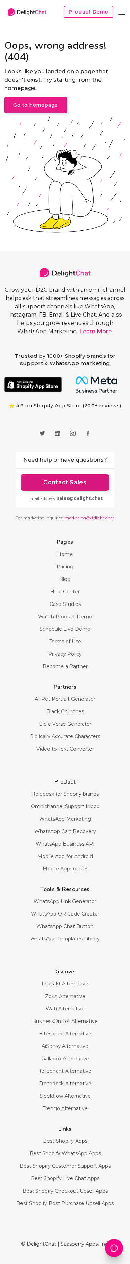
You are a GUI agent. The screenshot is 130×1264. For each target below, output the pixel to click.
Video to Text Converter (65, 749)
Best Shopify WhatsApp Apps (65, 1153)
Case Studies (65, 604)
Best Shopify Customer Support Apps (65, 1166)
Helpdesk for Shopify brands (65, 794)
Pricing (65, 567)
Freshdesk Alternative (65, 1083)
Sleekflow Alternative (65, 1096)
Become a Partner (65, 666)
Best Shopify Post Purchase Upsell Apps (65, 1203)
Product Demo (89, 12)
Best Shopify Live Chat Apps (65, 1178)
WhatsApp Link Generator (65, 901)
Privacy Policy (65, 654)
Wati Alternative (65, 1009)
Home (65, 554)
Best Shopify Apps (65, 1141)
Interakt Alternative (65, 984)
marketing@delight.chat (89, 517)
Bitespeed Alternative (65, 1034)
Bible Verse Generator (65, 724)
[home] (25, 12)
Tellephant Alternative (65, 1071)
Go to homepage (35, 105)
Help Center (65, 592)
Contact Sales (64, 482)
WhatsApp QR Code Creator (65, 914)
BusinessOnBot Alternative (65, 1021)
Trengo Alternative (65, 1108)
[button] (122, 11)
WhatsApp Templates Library (65, 939)
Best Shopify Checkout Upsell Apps (65, 1191)
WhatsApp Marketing (65, 819)
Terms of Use (65, 641)
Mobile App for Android (65, 856)
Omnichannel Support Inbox (65, 806)
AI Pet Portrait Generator (65, 699)
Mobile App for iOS (65, 869)
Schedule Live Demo (65, 629)
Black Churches (65, 711)
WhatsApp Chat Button (65, 926)
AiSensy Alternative (65, 1046)
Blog (65, 579)
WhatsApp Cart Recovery (65, 831)
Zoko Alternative (65, 996)
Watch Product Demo (65, 616)
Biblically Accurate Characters (65, 736)
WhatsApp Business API (65, 844)
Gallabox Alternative (65, 1058)
